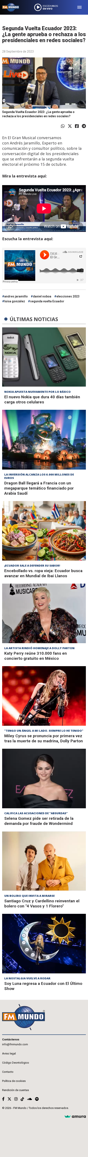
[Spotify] (37, 1099)
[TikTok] (22, 1099)
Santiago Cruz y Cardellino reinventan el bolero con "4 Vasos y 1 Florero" (41, 903)
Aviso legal (9, 1053)
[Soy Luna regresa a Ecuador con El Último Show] (44, 943)
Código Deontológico (15, 1062)
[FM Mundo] (10, 7)
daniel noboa (42, 296)
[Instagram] (16, 1099)
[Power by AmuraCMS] (75, 1117)
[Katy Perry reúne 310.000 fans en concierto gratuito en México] (44, 613)
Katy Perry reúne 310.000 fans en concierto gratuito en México (35, 656)
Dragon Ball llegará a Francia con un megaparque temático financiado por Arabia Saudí (39, 488)
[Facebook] (77, 126)
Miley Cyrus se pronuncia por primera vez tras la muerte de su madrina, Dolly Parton (43, 738)
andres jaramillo (16, 296)
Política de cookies (14, 1081)
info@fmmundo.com (15, 1044)
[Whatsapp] (63, 126)
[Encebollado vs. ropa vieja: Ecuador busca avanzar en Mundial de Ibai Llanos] (44, 531)
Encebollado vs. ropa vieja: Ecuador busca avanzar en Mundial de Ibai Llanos (43, 573)
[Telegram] (84, 126)
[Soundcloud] (29, 1099)
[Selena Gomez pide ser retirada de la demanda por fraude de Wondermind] (44, 778)
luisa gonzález (14, 301)
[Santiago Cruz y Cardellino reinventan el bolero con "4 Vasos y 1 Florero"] (44, 861)
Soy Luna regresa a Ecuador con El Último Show (43, 986)
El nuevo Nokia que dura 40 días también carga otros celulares (42, 399)
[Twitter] (70, 126)
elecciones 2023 (67, 296)
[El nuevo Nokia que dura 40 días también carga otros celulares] (44, 357)
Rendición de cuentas (15, 1090)
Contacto (7, 1071)
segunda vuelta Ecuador (47, 301)
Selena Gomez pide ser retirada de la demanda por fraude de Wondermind (38, 821)
